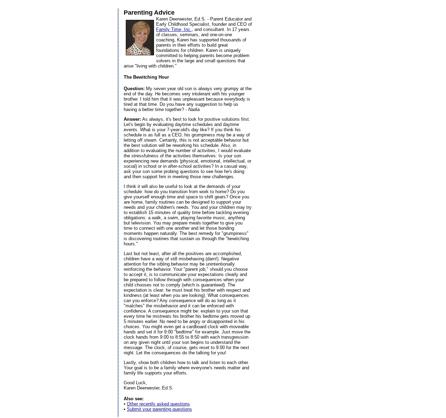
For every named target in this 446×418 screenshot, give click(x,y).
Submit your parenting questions (159, 409)
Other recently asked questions (158, 404)
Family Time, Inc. (174, 29)
